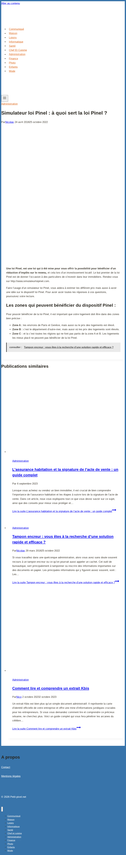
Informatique (16, 41)
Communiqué (16, 29)
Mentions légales (11, 776)
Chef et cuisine (18, 50)
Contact (5, 767)
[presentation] (66, 413)
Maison (13, 33)
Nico (19, 696)
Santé (12, 45)
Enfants (13, 66)
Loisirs (13, 37)
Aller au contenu (10, 3)
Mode (12, 71)
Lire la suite (62, 511)
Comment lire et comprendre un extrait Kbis (50, 688)
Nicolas (9, 122)
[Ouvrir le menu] (4, 98)
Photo (12, 62)
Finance (13, 58)
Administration (17, 54)
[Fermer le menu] (2, 809)
